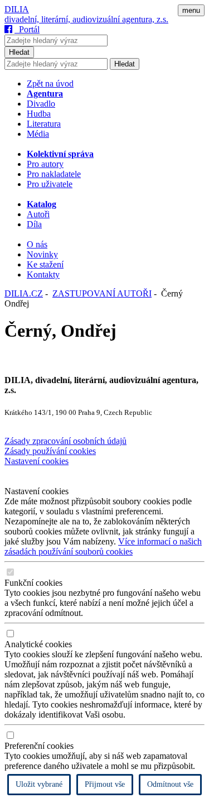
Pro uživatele (49, 184)
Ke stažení (45, 264)
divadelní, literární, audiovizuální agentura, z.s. (86, 19)
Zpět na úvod (50, 83)
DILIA (16, 9)
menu (191, 10)
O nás (37, 244)
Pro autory (45, 164)
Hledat (19, 52)
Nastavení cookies (36, 461)
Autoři (38, 214)
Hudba (39, 113)
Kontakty (43, 274)
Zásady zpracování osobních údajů (65, 441)
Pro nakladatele (54, 174)
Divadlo (41, 103)
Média (38, 133)
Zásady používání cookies (50, 451)
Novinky (42, 254)
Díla (34, 224)
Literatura (44, 123)
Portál (27, 29)
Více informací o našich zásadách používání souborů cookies (103, 546)
